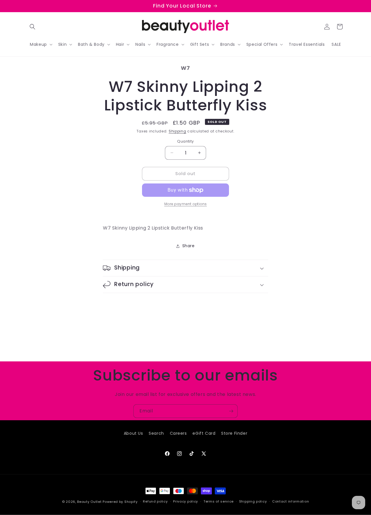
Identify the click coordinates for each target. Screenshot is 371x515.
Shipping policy (253, 501)
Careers (178, 433)
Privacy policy (185, 501)
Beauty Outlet (89, 501)
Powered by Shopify (120, 501)
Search (156, 433)
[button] (32, 26)
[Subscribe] (231, 411)
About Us (133, 433)
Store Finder (234, 433)
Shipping (177, 131)
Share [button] (188, 246)
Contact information (290, 501)
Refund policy (155, 501)
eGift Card (203, 433)
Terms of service (218, 501)
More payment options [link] (185, 203)
